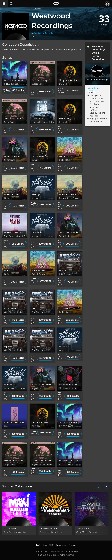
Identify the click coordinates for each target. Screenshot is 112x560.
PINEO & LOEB (11, 83)
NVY (6, 426)
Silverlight (36, 194)
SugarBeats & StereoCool (44, 464)
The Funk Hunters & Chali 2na (46, 122)
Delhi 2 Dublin (65, 160)
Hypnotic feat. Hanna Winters (15, 460)
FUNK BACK (37, 118)
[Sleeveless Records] (55, 509)
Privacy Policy (56, 552)
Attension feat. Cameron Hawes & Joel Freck (70, 460)
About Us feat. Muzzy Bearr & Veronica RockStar (43, 384)
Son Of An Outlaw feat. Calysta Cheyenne (15, 118)
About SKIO (48, 545)
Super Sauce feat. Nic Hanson (43, 460)
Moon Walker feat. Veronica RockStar (15, 156)
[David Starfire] (91, 509)
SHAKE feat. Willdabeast (43, 422)
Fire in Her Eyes (11, 194)
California (63, 308)
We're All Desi (38, 270)
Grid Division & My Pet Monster (19, 312)
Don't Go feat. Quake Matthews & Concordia (15, 80)
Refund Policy (71, 552)
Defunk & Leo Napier (69, 198)
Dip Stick (8, 346)
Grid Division (65, 274)
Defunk (35, 160)
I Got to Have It (66, 156)
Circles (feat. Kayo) (68, 422)
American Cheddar (67, 194)
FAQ (38, 545)
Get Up (35, 308)
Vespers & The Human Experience (20, 388)
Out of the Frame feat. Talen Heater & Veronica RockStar (70, 232)
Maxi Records (10, 528)
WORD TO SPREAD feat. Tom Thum (15, 232)
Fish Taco (63, 270)
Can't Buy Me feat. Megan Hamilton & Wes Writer (43, 156)
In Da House (10, 308)
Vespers (35, 198)
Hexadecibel (37, 232)
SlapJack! (36, 346)
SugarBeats (37, 83)
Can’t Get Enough (40, 80)
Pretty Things (65, 118)
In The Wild (64, 346)
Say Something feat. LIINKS (70, 384)
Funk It (7, 270)
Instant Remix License (93, 89)
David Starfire (82, 528)
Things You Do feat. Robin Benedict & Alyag (70, 80)
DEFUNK (63, 83)
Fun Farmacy (10, 384)
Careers (72, 545)
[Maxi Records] (19, 509)
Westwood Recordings (45, 33)
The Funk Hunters (67, 388)
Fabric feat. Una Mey (14, 422)
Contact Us (61, 545)
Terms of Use (40, 552)
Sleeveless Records (49, 528)
